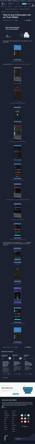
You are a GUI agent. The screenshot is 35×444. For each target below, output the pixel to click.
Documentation (6, 415)
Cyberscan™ (14, 411)
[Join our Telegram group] (25, 422)
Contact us (6, 413)
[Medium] (28, 418)
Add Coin (29, 3)
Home (2, 11)
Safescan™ (14, 413)
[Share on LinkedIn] (29, 20)
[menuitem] (3, 6)
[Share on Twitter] (27, 20)
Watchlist (13, 429)
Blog (4, 11)
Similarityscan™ (14, 415)
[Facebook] (25, 415)
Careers (5, 429)
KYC (12, 421)
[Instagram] (22, 422)
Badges (5, 419)
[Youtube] (28, 422)
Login (32, 3)
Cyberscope (6, 417)
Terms (5, 423)
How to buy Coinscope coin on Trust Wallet (12, 11)
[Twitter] (22, 415)
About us (5, 427)
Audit (13, 419)
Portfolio (13, 431)
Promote (24, 3)
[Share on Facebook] (25, 20)
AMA (13, 423)
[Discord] (25, 418)
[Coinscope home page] (4, 4)
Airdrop (13, 417)
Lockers (13, 427)
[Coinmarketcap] (28, 415)
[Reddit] (22, 418)
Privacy (5, 425)
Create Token (14, 425)
